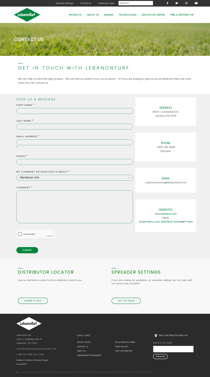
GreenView (146, 222)
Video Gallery (121, 346)
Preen (189, 222)
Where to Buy (33, 301)
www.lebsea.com (166, 214)
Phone (20, 156)
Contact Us (85, 3)
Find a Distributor (182, 14)
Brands (108, 14)
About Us (93, 14)
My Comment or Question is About (42, 171)
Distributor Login (106, 3)
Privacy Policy (84, 342)
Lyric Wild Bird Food (166, 222)
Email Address (26, 136)
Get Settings (126, 301)
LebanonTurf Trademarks (89, 355)
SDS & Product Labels (125, 342)
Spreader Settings (64, 3)
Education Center (153, 14)
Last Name (23, 120)
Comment (23, 187)
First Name (24, 105)
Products (75, 14)
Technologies (127, 14)
